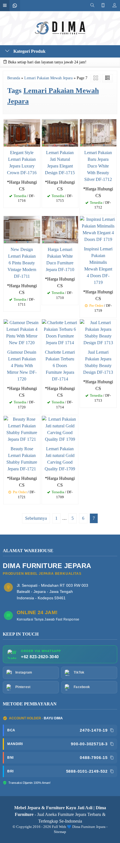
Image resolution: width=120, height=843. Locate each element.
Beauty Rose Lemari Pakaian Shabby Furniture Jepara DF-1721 (21, 458)
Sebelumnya (36, 518)
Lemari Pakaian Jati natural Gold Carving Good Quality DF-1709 (60, 458)
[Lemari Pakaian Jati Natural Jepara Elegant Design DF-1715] (60, 132)
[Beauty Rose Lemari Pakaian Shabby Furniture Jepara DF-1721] (22, 429)
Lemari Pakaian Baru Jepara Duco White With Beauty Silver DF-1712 (98, 166)
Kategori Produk (28, 51)
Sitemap (60, 832)
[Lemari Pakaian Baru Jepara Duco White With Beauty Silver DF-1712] (98, 132)
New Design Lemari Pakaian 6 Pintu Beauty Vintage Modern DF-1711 (22, 263)
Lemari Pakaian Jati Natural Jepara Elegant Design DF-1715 (60, 162)
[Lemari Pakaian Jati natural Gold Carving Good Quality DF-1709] (60, 429)
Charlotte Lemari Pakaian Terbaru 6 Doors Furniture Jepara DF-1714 (60, 365)
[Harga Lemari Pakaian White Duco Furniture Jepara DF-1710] (60, 229)
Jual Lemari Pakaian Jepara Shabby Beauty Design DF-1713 (98, 362)
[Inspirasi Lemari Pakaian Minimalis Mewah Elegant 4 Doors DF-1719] (98, 229)
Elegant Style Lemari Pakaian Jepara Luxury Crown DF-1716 (22, 162)
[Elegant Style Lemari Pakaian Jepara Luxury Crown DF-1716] (22, 132)
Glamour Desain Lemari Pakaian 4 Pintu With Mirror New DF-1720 (22, 365)
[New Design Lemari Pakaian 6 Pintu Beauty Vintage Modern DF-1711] (22, 229)
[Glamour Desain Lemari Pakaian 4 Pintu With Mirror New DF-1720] (22, 332)
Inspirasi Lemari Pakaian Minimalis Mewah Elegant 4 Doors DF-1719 (98, 265)
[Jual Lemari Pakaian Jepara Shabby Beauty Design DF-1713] (98, 332)
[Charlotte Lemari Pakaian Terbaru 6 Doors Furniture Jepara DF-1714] (60, 332)
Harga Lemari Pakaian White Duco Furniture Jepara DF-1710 (60, 259)
